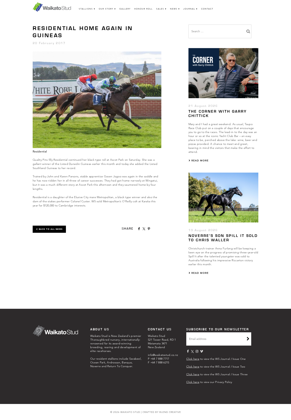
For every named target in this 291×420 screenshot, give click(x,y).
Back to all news (50, 229)
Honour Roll (143, 9)
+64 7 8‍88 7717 (159, 358)
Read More (199, 160)
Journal (189, 9)
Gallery (125, 9)
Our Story (106, 9)
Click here (192, 359)
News (173, 9)
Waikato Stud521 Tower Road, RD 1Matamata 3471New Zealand (162, 341)
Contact (207, 9)
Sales (160, 9)
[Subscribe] (248, 339)
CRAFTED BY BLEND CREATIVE (162, 411)
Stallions (86, 9)
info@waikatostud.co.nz (163, 355)
